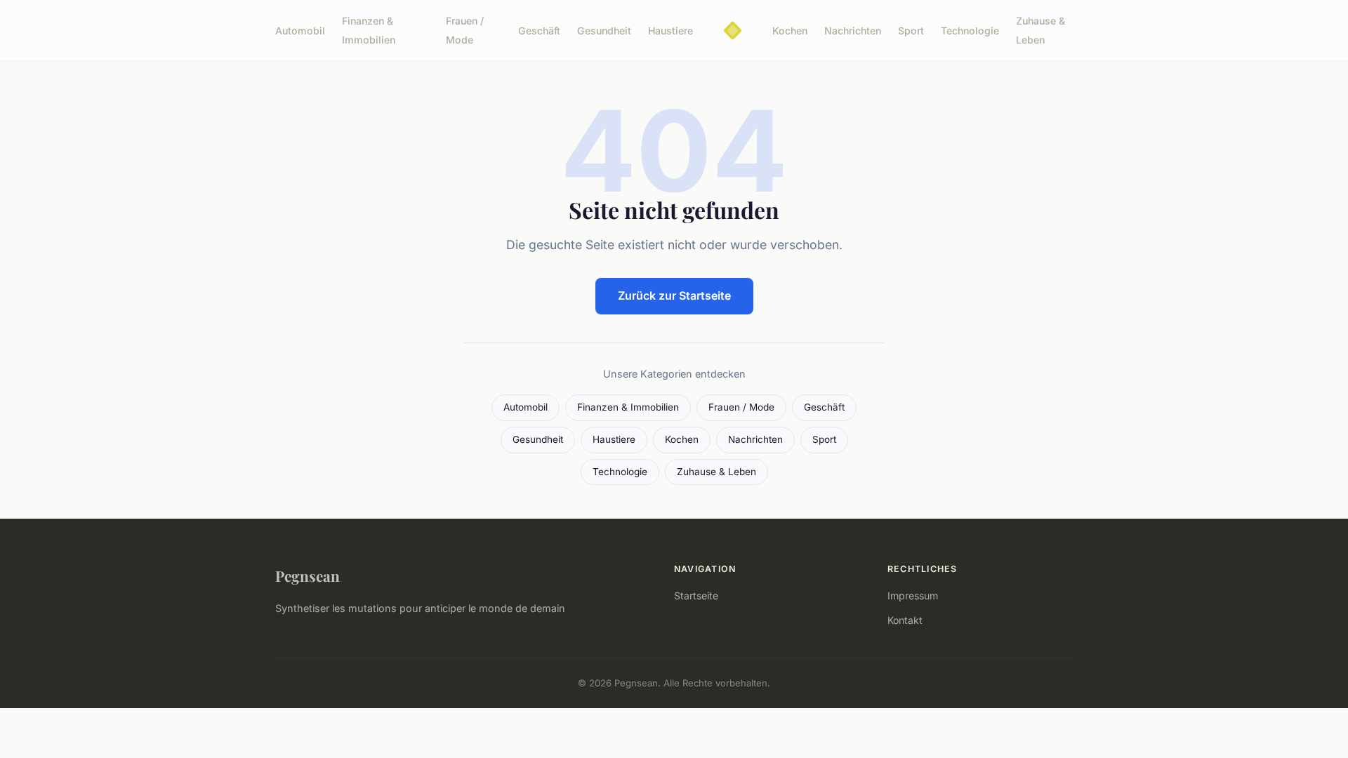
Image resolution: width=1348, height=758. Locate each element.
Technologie (970, 30)
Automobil (300, 30)
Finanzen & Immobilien (368, 30)
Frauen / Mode (465, 30)
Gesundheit (604, 30)
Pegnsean (307, 575)
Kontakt (905, 620)
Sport (911, 30)
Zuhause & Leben (1040, 30)
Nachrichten (852, 30)
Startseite (696, 595)
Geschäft (539, 30)
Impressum (912, 595)
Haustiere (670, 30)
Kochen (789, 30)
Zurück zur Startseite (674, 295)
